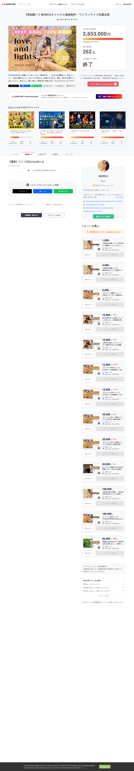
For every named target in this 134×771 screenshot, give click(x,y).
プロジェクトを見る (54, 215)
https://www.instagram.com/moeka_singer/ (100, 208)
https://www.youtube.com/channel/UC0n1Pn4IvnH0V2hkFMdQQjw (105, 201)
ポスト (15, 86)
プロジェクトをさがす (78, 4)
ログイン (118, 4)
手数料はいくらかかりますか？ (92, 584)
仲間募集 (55, 154)
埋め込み (60, 86)
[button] (109, 96)
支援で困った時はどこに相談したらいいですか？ (97, 591)
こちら (104, 602)
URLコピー (49, 86)
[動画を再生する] (42, 48)
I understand (104, 767)
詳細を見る (88, 255)
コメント (68, 154)
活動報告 (28, 154)
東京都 (75, 19)
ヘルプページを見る (103, 595)
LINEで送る (37, 86)
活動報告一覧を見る (31, 215)
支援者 (41, 154)
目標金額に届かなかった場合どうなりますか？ (96, 587)
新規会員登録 (127, 4)
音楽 (68, 19)
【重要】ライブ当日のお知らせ (26, 161)
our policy (83, 768)
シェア (26, 86)
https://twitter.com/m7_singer (95, 205)
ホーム (15, 154)
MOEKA (61, 19)
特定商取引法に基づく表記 (92, 211)
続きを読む (120, 197)
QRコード (72, 86)
